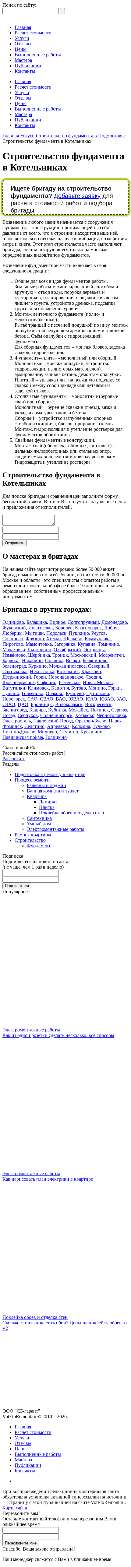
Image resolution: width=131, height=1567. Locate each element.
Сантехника (39, 818)
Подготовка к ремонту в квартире (50, 774)
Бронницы (42, 704)
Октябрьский (67, 649)
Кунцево (75, 693)
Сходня (93, 677)
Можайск (78, 709)
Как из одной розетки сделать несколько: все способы (58, 1035)
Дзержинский (16, 677)
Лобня (110, 627)
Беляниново (95, 660)
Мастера (23, 60)
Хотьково (84, 715)
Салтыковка (14, 671)
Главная (23, 27)
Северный (98, 666)
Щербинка (39, 655)
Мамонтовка (39, 644)
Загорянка (64, 644)
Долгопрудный (83, 622)
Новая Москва (98, 682)
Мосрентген (111, 655)
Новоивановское (65, 677)
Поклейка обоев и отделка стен (71, 812)
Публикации (28, 65)
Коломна (81, 726)
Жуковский (14, 627)
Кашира (37, 709)
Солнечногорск (56, 715)
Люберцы (12, 633)
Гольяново (32, 693)
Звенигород (14, 709)
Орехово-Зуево (90, 720)
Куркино (37, 666)
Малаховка (13, 649)
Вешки (73, 660)
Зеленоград (14, 666)
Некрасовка (42, 671)
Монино (97, 687)
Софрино (46, 682)
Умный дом (39, 823)
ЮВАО (75, 698)
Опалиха (54, 660)
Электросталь (16, 720)
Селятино (34, 726)
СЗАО (8, 704)
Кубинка (57, 709)
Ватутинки (13, 687)
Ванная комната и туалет (53, 790)
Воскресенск (98, 704)
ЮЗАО (107, 698)
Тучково (101, 726)
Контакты (25, 71)
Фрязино (35, 638)
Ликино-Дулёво (18, 731)
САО (32, 698)
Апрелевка (58, 726)
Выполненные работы (38, 54)
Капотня (60, 687)
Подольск (56, 633)
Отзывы (23, 43)
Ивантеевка (40, 627)
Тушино (10, 693)
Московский (83, 655)
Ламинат (48, 801)
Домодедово (114, 622)
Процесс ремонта (33, 779)
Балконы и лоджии (46, 785)
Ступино (68, 731)
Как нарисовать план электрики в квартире (47, 1179)
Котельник (68, 671)
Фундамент (39, 845)
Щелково (72, 638)
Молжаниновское (67, 666)
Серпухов (28, 715)
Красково (91, 671)
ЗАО (121, 698)
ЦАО (23, 704)
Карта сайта (14, 1507)
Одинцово (13, 622)
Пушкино (79, 633)
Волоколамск (69, 704)
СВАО (46, 698)
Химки (53, 638)
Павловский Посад (53, 720)
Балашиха (37, 622)
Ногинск (99, 709)
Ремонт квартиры (33, 834)
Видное (57, 622)
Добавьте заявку (77, 195)
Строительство (30, 840)
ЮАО (91, 698)
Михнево (47, 731)
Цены (21, 49)
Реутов (98, 633)
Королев (64, 627)
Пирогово (12, 644)
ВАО (61, 698)
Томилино (108, 644)
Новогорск (13, 698)
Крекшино (91, 731)
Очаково (54, 693)
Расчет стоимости (33, 32)
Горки (40, 677)
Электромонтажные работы (55, 829)
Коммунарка (98, 638)
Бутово (78, 687)
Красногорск (88, 627)
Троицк (60, 655)
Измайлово (14, 655)
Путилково (97, 693)
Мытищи (34, 633)
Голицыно (56, 737)
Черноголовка (111, 715)
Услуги (22, 38)
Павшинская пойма (22, 737)
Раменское (69, 682)
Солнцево (12, 638)
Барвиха (10, 660)
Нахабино (32, 660)
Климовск (38, 687)
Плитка (47, 807)
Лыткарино (39, 649)
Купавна (86, 644)
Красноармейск (18, 682)
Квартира (37, 796)
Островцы (94, 649)
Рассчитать (13, 758)
